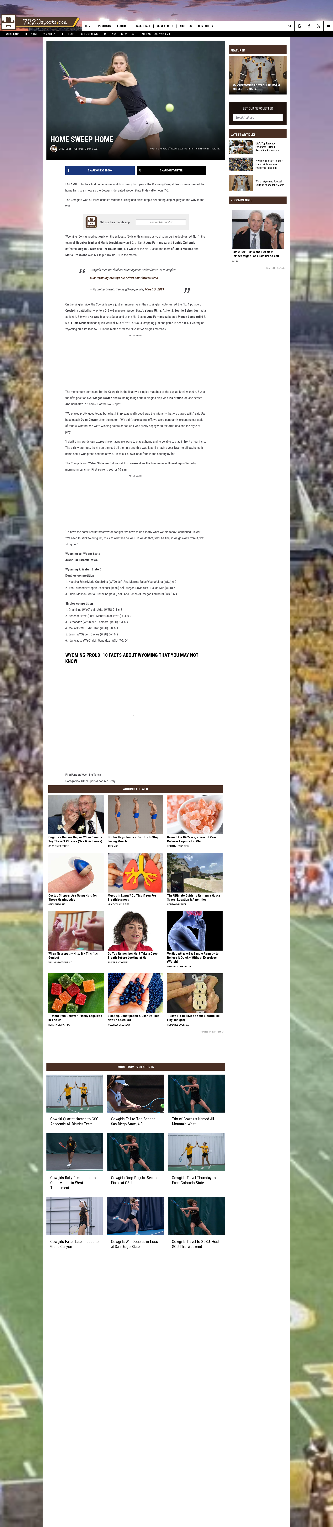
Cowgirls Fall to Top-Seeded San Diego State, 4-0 (133, 1121)
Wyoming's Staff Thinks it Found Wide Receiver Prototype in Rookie (269, 164)
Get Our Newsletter (93, 33)
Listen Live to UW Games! (40, 33)
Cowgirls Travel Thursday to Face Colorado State (194, 1180)
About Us (186, 26)
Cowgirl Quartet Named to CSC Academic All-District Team (74, 1121)
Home (88, 26)
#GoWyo (114, 278)
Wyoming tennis (92, 774)
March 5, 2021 (154, 289)
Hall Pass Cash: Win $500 (155, 33)
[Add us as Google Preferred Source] (299, 26)
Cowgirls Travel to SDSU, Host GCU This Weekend (195, 1244)
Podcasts (104, 26)
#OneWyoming (98, 278)
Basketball (142, 26)
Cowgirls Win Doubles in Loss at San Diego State (134, 1244)
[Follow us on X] (318, 26)
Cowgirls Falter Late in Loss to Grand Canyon (74, 1244)
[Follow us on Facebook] (309, 26)
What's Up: (12, 33)
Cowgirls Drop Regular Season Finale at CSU (135, 1180)
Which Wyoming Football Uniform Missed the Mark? (270, 183)
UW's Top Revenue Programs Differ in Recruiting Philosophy (267, 147)
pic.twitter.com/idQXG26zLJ (139, 278)
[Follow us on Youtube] (328, 26)
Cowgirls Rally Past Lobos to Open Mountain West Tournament (73, 1182)
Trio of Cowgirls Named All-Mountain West (193, 1121)
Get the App (68, 33)
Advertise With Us (123, 33)
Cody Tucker (65, 148)
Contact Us (205, 26)
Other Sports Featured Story (98, 781)
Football (123, 26)
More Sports (165, 26)
